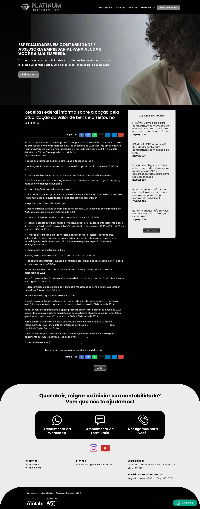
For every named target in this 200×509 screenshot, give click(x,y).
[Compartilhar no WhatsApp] (94, 135)
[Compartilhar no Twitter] (101, 134)
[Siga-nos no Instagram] (94, 450)
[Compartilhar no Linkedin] (107, 135)
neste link (82, 336)
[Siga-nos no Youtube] (105, 450)
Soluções (121, 7)
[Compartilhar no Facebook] (81, 135)
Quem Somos (105, 7)
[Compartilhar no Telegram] (114, 135)
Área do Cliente (168, 7)
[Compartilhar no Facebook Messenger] (88, 135)
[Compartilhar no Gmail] (121, 135)
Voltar (100, 368)
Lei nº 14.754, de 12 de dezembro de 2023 (97, 152)
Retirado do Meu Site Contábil (65, 342)
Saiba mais (28, 74)
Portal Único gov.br (98, 325)
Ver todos (152, 230)
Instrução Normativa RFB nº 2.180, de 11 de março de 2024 (77, 155)
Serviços (133, 7)
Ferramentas (148, 7)
